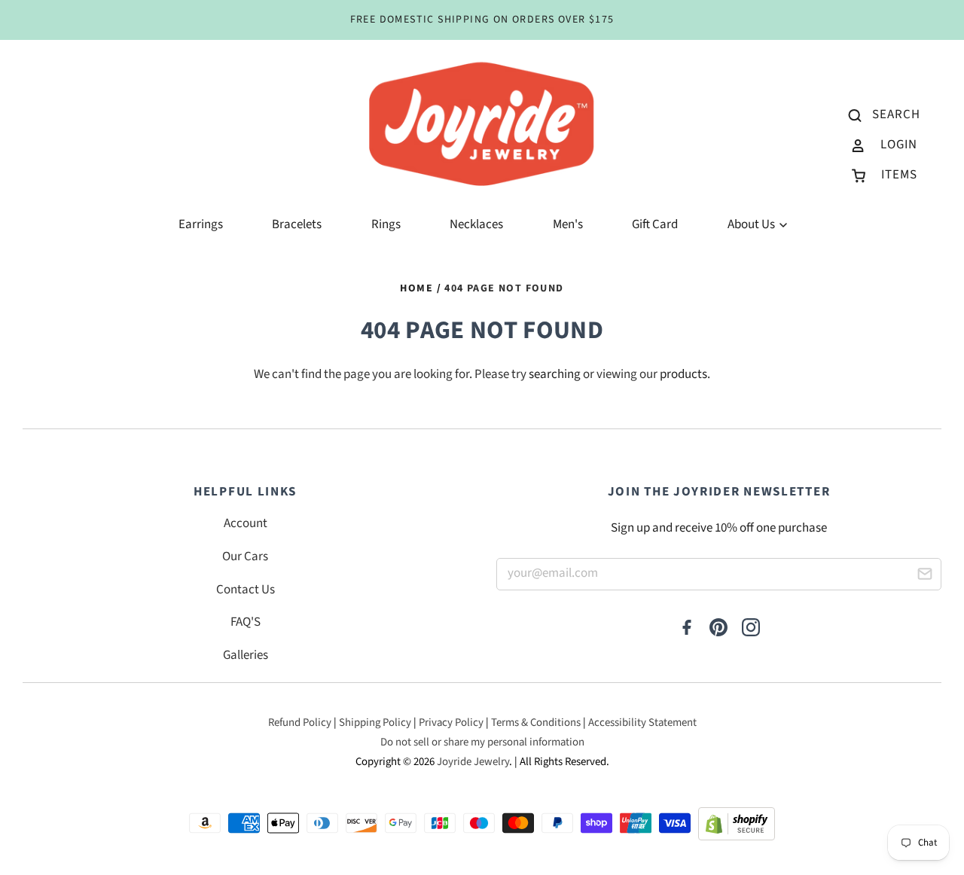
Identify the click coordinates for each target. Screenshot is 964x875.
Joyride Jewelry (473, 762)
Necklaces (476, 224)
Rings (386, 224)
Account (245, 523)
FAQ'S (245, 622)
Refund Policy (299, 722)
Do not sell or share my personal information (482, 742)
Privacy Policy (451, 722)
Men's (568, 224)
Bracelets (297, 224)
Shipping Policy (375, 722)
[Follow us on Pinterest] (718, 628)
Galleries (245, 655)
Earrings (200, 224)
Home (416, 288)
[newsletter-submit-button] (924, 576)
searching (555, 374)
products (683, 374)
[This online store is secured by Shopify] (736, 828)
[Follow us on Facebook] (687, 628)
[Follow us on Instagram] (751, 628)
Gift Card (655, 224)
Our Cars (245, 556)
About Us (752, 224)
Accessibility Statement (642, 722)
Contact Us (245, 590)
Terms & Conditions (536, 722)
